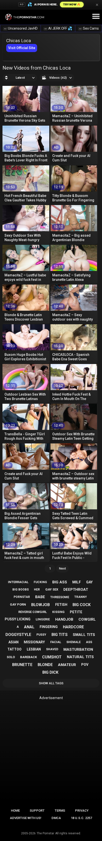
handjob (64, 619)
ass (89, 642)
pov (84, 665)
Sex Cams (89, 28)
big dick (50, 672)
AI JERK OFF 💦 (58, 28)
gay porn (18, 604)
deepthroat (75, 589)
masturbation (78, 649)
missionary (34, 642)
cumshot (52, 657)
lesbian (34, 649)
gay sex (51, 589)
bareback (28, 657)
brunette (22, 664)
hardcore (73, 627)
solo (11, 657)
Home (15, 810)
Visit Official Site (21, 48)
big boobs (20, 589)
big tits (59, 634)
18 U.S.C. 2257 (81, 818)
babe (40, 597)
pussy (41, 634)
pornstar (22, 597)
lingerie (43, 619)
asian (13, 642)
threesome (59, 597)
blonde (45, 664)
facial (55, 642)
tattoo (14, 649)
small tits (84, 634)
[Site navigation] (96, 16)
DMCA (56, 818)
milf (76, 582)
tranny (80, 597)
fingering (49, 627)
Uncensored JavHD (21, 28)
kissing (58, 612)
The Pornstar (45, 833)
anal (29, 627)
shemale (73, 642)
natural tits (80, 657)
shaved (52, 649)
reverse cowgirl (32, 612)
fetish (61, 605)
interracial (18, 582)
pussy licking (17, 619)
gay (89, 582)
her (37, 589)
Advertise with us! (25, 818)
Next (62, 568)
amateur (67, 665)
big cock (82, 604)
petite (76, 612)
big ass (59, 582)
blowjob (40, 604)
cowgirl (87, 619)
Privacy (82, 810)
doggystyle (18, 634)
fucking (40, 582)
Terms (60, 810)
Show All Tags (51, 683)
